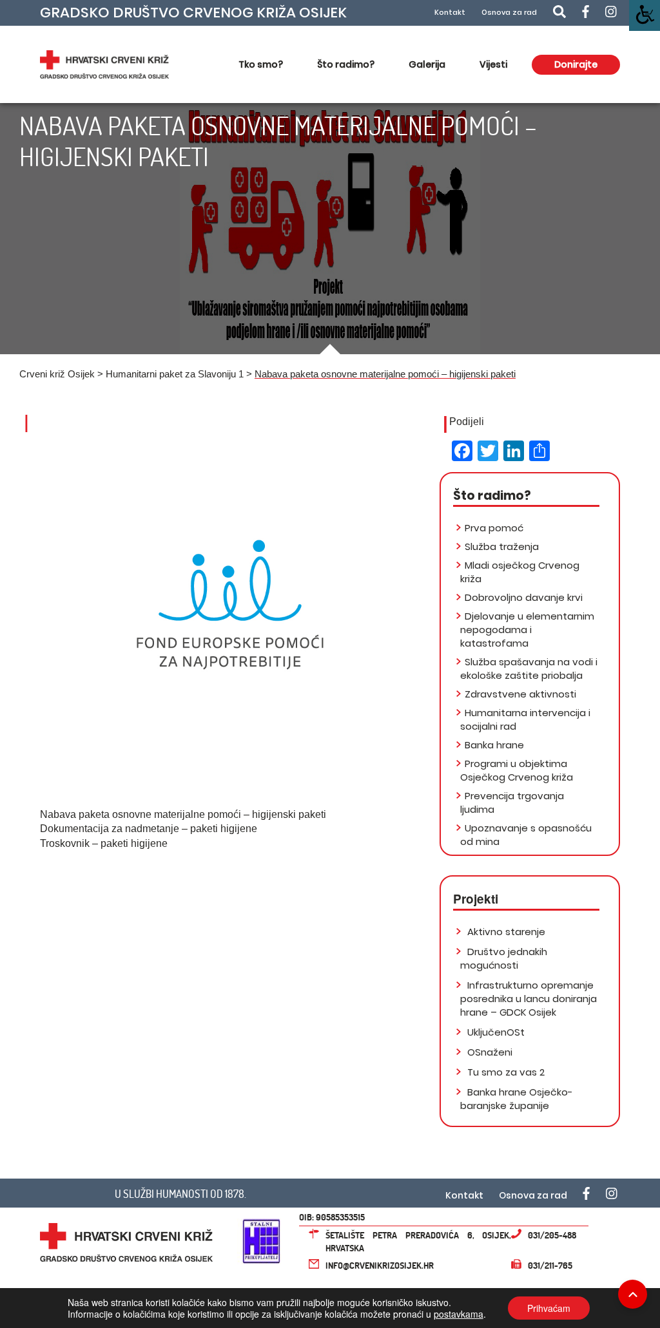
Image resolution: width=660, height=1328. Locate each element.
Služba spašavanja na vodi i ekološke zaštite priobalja (528, 668)
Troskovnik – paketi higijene (104, 843)
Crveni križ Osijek (57, 373)
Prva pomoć (494, 528)
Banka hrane (494, 745)
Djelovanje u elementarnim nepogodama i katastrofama (527, 629)
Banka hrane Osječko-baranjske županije (516, 1098)
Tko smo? (260, 64)
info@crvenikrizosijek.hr (379, 1265)
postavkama (458, 1314)
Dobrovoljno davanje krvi (524, 597)
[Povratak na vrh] (632, 1294)
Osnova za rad (509, 12)
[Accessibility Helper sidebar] (644, 15)
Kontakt (449, 12)
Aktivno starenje (505, 931)
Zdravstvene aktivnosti (520, 694)
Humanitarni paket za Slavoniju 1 (175, 373)
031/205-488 (552, 1235)
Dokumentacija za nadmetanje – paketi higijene (148, 828)
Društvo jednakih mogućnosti (503, 958)
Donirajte (575, 64)
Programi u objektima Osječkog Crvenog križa (516, 770)
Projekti (475, 898)
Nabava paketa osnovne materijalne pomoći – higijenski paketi (183, 814)
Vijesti (493, 64)
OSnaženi (488, 1052)
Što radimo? (345, 64)
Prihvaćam (548, 1308)
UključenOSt (495, 1032)
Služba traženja (502, 546)
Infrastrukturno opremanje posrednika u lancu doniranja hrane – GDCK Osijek (528, 998)
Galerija (427, 64)
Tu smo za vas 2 (505, 1072)
